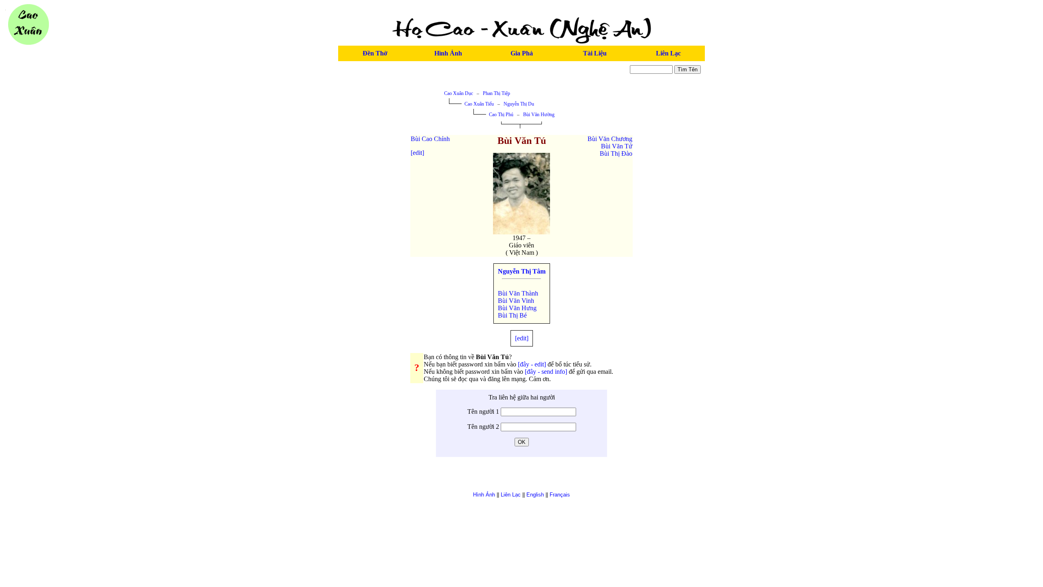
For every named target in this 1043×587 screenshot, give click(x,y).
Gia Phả (521, 53)
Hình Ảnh (448, 53)
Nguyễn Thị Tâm (522, 271)
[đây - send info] (546, 371)
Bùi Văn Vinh (516, 300)
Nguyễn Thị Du (519, 104)
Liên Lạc (668, 53)
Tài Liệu (595, 53)
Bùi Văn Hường (539, 114)
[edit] (417, 152)
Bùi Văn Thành (518, 293)
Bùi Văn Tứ (616, 146)
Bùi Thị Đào (616, 153)
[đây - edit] (532, 364)
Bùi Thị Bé (512, 315)
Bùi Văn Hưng (517, 308)
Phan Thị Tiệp (496, 93)
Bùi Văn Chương (610, 138)
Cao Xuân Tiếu (479, 104)
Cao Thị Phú (501, 114)
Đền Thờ (375, 53)
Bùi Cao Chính (430, 138)
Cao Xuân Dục (458, 93)
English (535, 495)
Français (560, 495)
